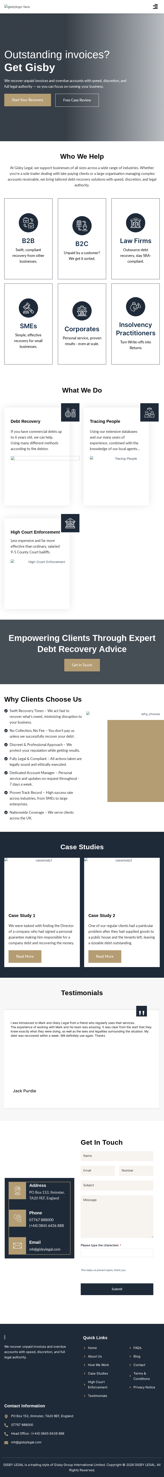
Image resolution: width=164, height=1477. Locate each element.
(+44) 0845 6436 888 (46, 1226)
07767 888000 (41, 1220)
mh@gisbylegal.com (44, 1249)
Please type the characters (101, 1245)
